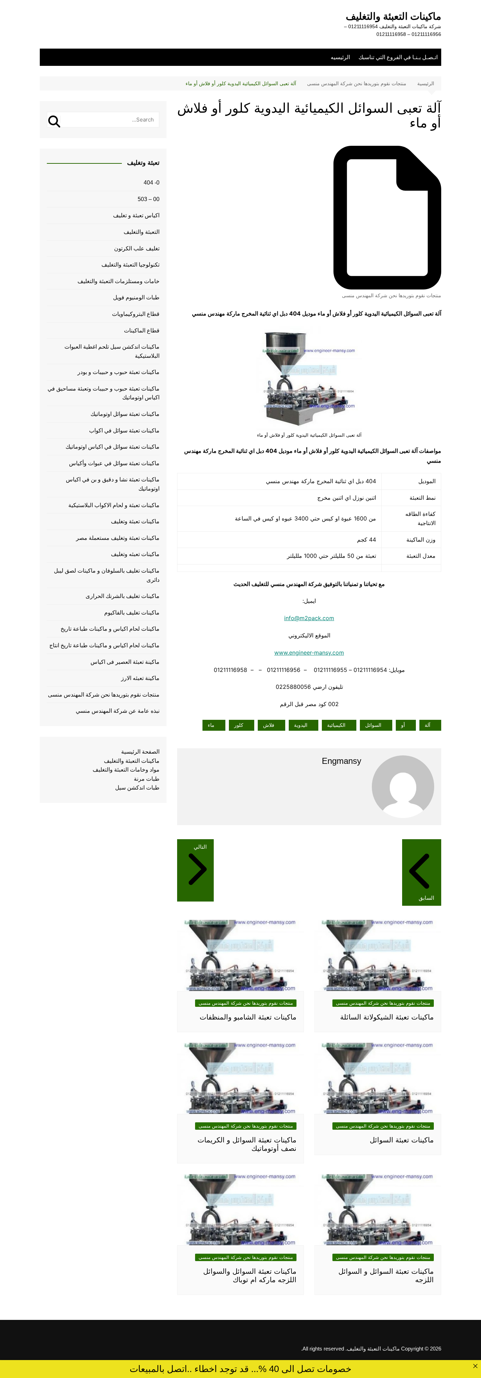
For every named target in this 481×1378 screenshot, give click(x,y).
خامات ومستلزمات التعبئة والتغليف (118, 281)
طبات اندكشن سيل (137, 788)
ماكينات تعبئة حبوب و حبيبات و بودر (118, 372)
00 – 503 (149, 199)
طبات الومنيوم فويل (136, 297)
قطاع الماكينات (142, 330)
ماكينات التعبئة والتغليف (393, 16)
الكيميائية (336, 725)
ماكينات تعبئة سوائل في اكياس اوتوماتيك (112, 447)
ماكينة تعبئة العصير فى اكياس (125, 662)
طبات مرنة (147, 779)
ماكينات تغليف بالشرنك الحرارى (123, 596)
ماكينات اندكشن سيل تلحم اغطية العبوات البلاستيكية (112, 351)
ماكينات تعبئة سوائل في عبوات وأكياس (114, 463)
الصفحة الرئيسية (140, 752)
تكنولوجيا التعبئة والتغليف (130, 265)
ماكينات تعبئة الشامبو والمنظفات (248, 1017)
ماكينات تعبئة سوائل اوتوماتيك (125, 414)
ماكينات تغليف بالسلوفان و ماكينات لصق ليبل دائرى (107, 575)
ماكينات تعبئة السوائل (402, 1140)
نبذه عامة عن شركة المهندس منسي (118, 711)
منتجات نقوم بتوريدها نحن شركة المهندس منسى (391, 295)
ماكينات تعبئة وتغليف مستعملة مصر (118, 538)
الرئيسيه (340, 57)
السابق (426, 898)
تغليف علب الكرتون (137, 248)
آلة (427, 725)
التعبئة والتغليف (142, 232)
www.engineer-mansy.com (309, 652)
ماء (211, 725)
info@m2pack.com (309, 618)
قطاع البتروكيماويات (136, 314)
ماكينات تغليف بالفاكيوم (132, 613)
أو (403, 725)
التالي (200, 847)
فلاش (268, 725)
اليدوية (300, 725)
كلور (238, 725)
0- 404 (152, 183)
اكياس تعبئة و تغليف (136, 215)
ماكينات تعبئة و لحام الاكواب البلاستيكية (114, 505)
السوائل (373, 725)
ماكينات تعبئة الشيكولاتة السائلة (387, 1017)
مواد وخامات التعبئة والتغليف (126, 770)
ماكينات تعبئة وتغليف (135, 521)
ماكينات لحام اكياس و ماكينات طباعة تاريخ (110, 629)
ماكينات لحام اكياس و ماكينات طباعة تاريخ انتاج (104, 645)
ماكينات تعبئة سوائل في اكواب (124, 431)
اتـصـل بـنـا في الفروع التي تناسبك (398, 57)
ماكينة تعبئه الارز (140, 678)
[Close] (475, 1366)
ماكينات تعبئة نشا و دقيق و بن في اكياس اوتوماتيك (113, 484)
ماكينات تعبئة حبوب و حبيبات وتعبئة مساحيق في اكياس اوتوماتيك (104, 393)
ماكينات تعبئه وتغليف (135, 554)
